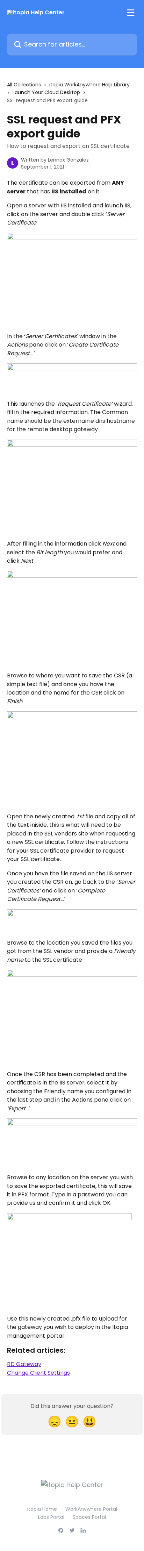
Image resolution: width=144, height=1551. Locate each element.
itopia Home (42, 1509)
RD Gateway (24, 1364)
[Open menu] (130, 12)
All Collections (24, 84)
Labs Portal (51, 1517)
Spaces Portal (89, 1517)
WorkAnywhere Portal (91, 1509)
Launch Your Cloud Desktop (46, 92)
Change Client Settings (38, 1373)
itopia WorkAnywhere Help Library (89, 84)
